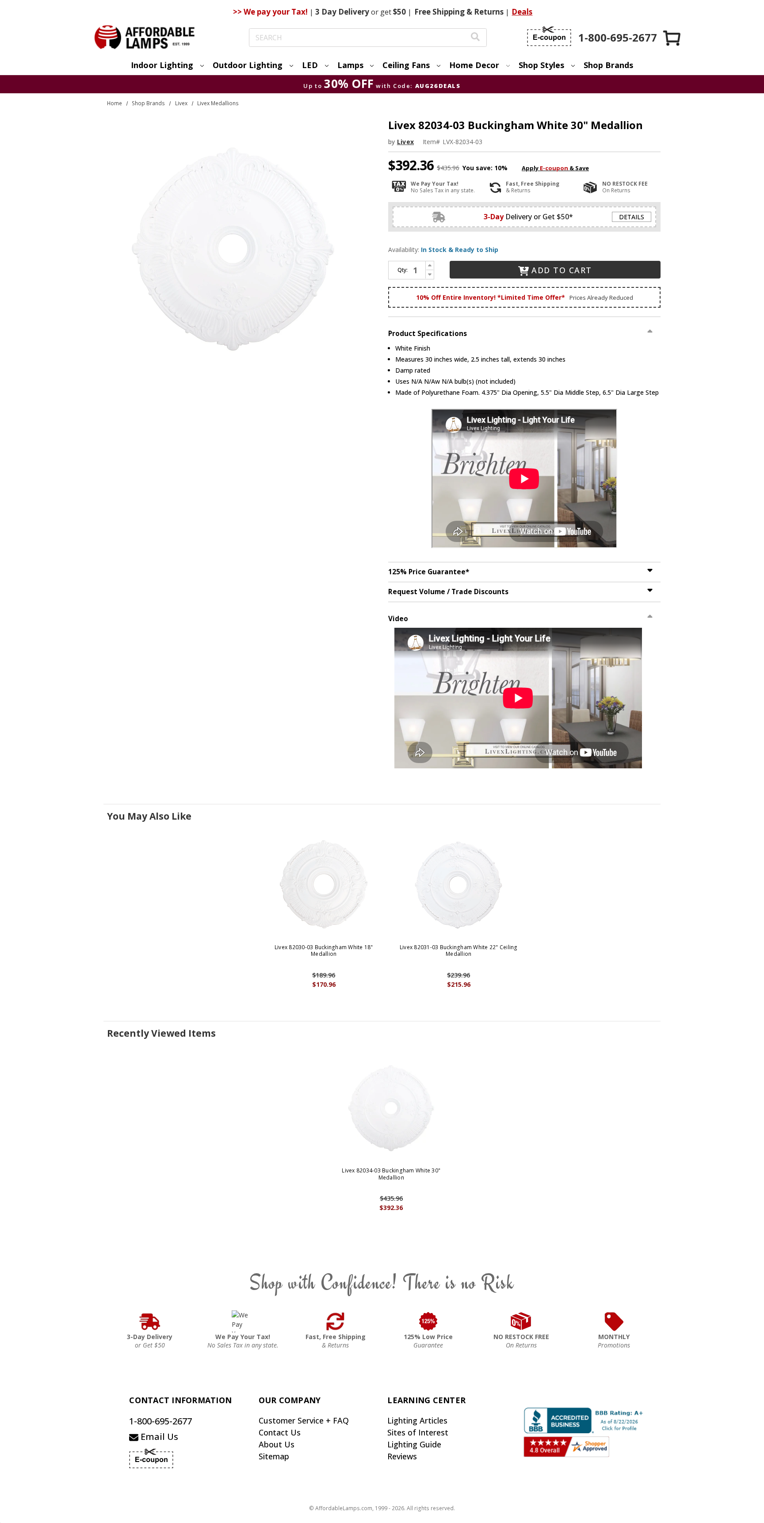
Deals (522, 12)
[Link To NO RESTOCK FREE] (521, 1321)
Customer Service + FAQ (304, 1420)
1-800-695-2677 (160, 1421)
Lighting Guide (414, 1444)
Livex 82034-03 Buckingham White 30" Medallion (391, 1174)
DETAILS (631, 217)
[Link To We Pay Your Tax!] (243, 1321)
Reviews (402, 1456)
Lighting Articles (417, 1420)
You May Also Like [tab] (149, 816)
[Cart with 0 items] (672, 38)
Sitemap (274, 1456)
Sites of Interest (417, 1432)
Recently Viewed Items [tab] (161, 1033)
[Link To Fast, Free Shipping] (335, 1321)
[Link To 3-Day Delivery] (149, 1321)
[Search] (475, 38)
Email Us (158, 1437)
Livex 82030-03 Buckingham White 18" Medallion (324, 951)
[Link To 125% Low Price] (428, 1321)
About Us (276, 1444)
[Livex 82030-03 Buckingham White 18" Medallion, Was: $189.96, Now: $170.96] (323, 885)
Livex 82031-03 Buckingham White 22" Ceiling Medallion (459, 951)
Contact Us (280, 1432)
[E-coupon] (549, 36)
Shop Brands (608, 65)
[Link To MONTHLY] (614, 1321)
